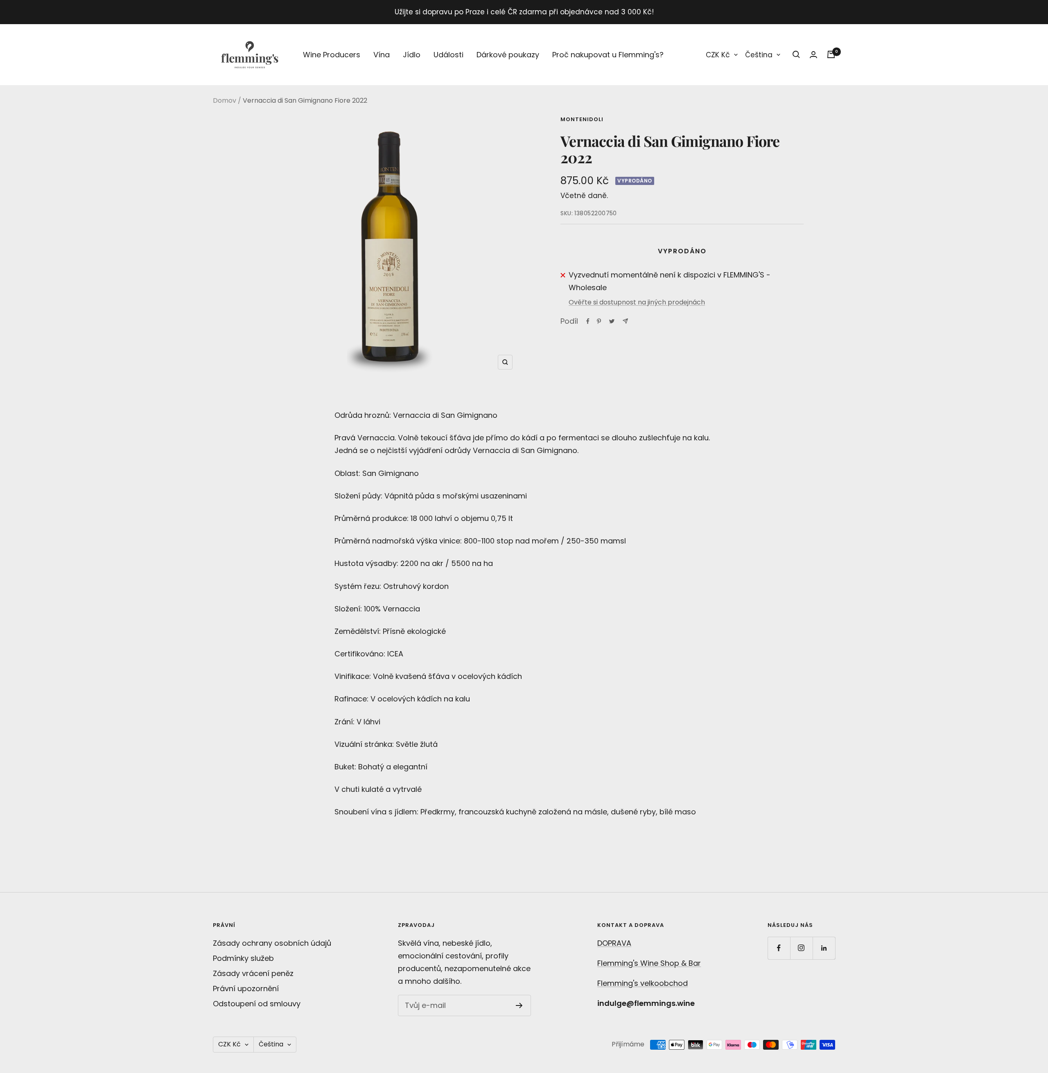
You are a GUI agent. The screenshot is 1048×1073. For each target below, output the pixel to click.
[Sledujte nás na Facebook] (779, 948)
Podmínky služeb (243, 958)
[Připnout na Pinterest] (599, 321)
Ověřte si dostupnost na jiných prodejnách (637, 302)
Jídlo (411, 55)
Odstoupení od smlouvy (256, 1004)
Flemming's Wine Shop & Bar (649, 963)
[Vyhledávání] (796, 54)
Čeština (758, 55)
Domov (224, 100)
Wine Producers (331, 55)
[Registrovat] (519, 1005)
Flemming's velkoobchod (642, 983)
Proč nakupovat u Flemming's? (608, 55)
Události (448, 55)
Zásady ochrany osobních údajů (272, 943)
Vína (381, 55)
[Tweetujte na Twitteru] (611, 321)
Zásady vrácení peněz (253, 973)
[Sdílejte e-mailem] (625, 321)
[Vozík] (831, 54)
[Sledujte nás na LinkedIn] (824, 948)
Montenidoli (581, 119)
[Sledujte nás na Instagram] (801, 948)
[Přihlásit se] (813, 54)
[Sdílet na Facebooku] (588, 321)
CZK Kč (718, 55)
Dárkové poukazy (508, 55)
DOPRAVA (614, 943)
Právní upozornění (246, 988)
